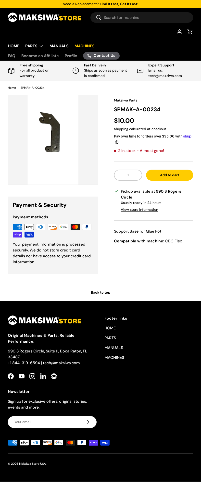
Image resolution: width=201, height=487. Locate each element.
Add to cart (169, 175)
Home (12, 88)
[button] (190, 31)
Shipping (121, 129)
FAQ (11, 55)
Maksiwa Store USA (32, 464)
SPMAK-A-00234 (33, 88)
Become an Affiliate (40, 55)
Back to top (100, 292)
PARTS (110, 337)
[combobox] (141, 17)
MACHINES (85, 46)
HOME (13, 46)
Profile (71, 55)
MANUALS (59, 46)
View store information (139, 209)
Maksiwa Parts (125, 100)
